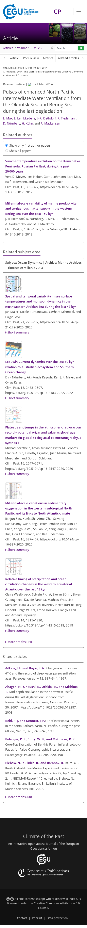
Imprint (37, 918)
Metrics (48, 58)
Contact (22, 918)
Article (14, 58)
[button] (52, 48)
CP (57, 11)
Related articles (68, 58)
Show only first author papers (30, 145)
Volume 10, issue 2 (29, 48)
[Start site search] (81, 48)
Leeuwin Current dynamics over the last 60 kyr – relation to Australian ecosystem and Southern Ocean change (40, 367)
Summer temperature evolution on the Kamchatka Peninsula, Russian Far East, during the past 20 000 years (42, 166)
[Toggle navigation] (78, 11)
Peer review (31, 58)
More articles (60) (19, 797)
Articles (8, 48)
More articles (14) (19, 642)
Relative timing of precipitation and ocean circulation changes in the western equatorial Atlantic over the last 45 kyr (38, 584)
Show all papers (20, 151)
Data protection (57, 918)
